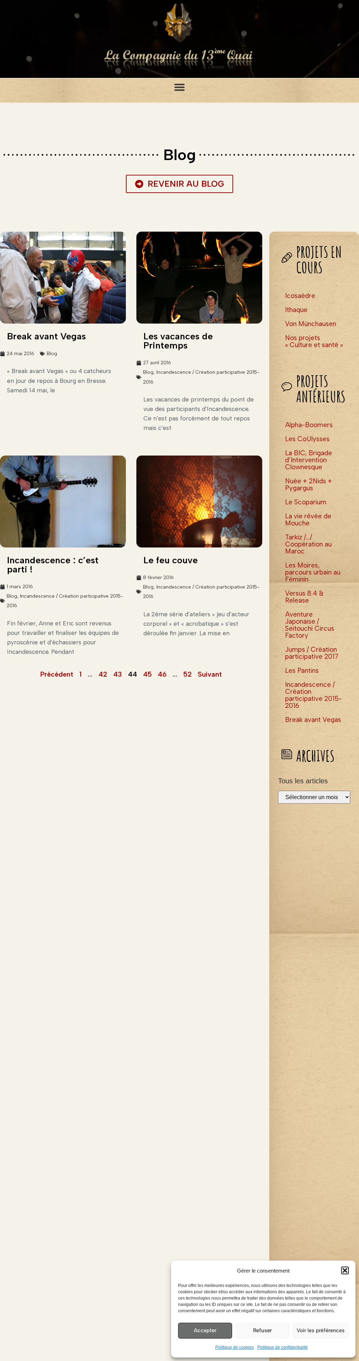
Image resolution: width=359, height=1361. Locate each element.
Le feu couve (170, 560)
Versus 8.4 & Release (304, 596)
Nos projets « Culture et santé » (314, 341)
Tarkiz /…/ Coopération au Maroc (308, 544)
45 (147, 674)
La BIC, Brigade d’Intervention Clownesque (308, 460)
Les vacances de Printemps (178, 341)
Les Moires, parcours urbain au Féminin (312, 572)
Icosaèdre (300, 296)
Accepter (205, 1330)
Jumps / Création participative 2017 (311, 652)
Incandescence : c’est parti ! (53, 565)
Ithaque (296, 310)
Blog (52, 354)
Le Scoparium (305, 502)
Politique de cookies (234, 1347)
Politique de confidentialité (282, 1347)
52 (187, 674)
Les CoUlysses (307, 439)
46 (162, 674)
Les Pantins (302, 670)
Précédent (56, 674)
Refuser (262, 1330)
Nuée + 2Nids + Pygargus (308, 484)
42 (103, 674)
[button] (344, 1270)
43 (117, 674)
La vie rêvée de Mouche (308, 519)
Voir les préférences (321, 1330)
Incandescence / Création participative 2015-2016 (313, 695)
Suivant (210, 674)
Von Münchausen (310, 324)
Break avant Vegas (46, 336)
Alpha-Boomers (309, 425)
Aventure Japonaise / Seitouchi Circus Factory (309, 624)
